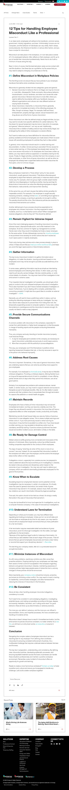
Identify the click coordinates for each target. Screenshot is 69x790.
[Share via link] (22, 685)
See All (63, 700)
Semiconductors (24, 771)
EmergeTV (38, 746)
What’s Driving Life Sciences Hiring (16, 723)
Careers (37, 752)
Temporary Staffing (8, 750)
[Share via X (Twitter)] (14, 685)
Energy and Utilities (25, 753)
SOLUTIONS (8, 739)
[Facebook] (67, 1)
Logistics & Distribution (23, 762)
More (41, 12)
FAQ (36, 750)
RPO (4, 742)
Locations (38, 741)
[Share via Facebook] (10, 685)
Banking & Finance (25, 745)
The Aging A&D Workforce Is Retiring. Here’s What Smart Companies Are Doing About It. (49, 723)
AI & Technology (24, 743)
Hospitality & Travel (25, 755)
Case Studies (26, 12)
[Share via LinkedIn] (18, 685)
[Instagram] (62, 1)
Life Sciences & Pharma (24, 758)
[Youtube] (64, 1)
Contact (37, 754)
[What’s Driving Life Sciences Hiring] (18, 711)
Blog (36, 748)
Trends (35, 12)
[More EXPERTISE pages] (33, 4)
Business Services (24, 747)
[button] (63, 12)
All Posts (6, 12)
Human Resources (15, 679)
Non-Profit (22, 765)
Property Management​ (23, 768)
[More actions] (59, 24)
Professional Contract (9, 744)
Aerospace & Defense (25, 741)
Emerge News (15, 12)
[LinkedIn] (59, 1)
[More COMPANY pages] (42, 4)
